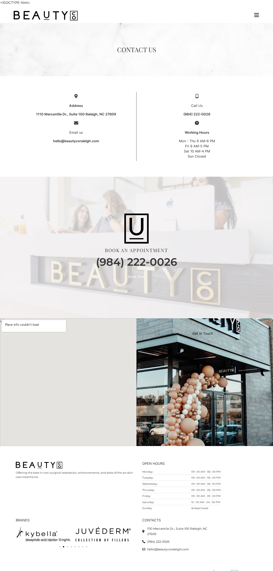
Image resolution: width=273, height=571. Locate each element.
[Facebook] (19, 490)
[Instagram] (28, 490)
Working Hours (197, 132)
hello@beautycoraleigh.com (76, 141)
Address (76, 105)
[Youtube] (46, 490)
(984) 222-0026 (196, 114)
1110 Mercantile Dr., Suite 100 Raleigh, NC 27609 (76, 114)
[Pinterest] (37, 490)
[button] (59, 546)
